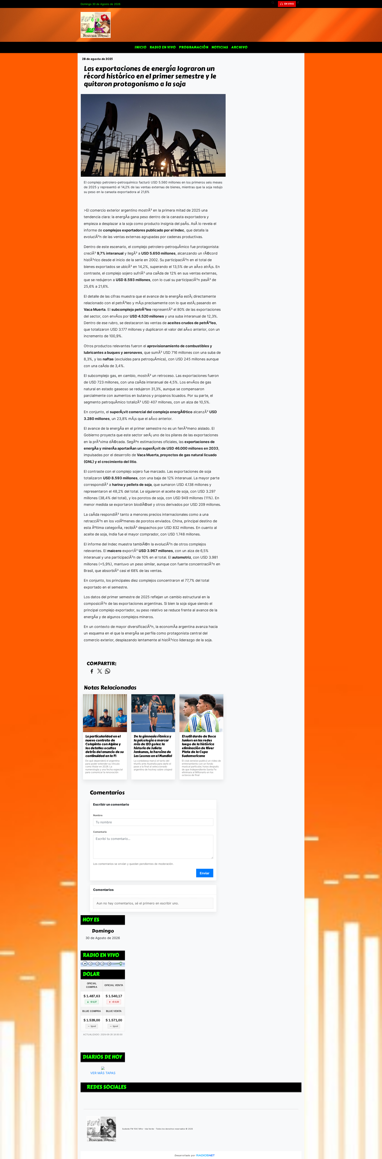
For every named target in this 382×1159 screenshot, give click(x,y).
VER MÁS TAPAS (102, 1073)
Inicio (140, 47)
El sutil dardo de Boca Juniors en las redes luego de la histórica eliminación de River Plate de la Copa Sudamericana (199, 746)
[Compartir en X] (100, 671)
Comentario (100, 831)
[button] (274, 4)
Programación (193, 47)
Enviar (205, 873)
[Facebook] (299, 4)
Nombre (97, 815)
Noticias (219, 47)
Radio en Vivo (163, 47)
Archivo (239, 47)
